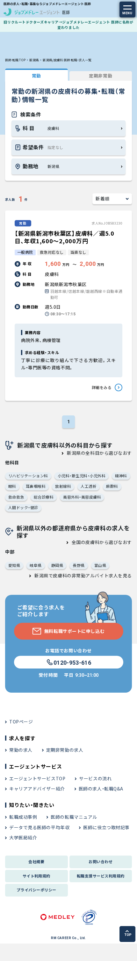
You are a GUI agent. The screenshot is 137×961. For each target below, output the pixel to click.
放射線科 (63, 486)
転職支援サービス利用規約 (101, 875)
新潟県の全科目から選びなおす (99, 453)
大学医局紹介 (23, 837)
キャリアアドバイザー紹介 (37, 788)
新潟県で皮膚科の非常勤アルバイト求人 (76, 575)
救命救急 (16, 497)
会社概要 (36, 861)
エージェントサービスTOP (37, 778)
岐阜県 (35, 565)
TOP (128, 935)
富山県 (100, 565)
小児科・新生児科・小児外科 (81, 475)
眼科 (12, 486)
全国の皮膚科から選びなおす (102, 542)
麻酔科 (112, 486)
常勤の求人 (20, 750)
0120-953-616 (72, 662)
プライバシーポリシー (36, 889)
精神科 (121, 475)
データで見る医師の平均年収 (39, 827)
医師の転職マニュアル (74, 817)
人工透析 (89, 486)
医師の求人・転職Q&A (101, 788)
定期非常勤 (100, 75)
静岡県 (57, 565)
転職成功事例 (23, 817)
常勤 (36, 75)
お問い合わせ (100, 861)
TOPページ (21, 721)
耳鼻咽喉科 (36, 486)
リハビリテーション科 (28, 475)
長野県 (78, 565)
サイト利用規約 (36, 875)
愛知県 (14, 565)
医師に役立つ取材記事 (106, 827)
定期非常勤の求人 (64, 750)
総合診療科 (44, 497)
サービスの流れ (95, 778)
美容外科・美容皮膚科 (82, 497)
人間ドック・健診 (23, 507)
